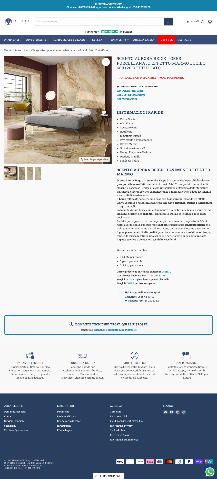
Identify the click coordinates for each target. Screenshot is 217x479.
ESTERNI (98, 39)
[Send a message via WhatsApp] (210, 472)
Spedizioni (10, 425)
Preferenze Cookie (120, 435)
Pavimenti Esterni (67, 416)
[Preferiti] (202, 21)
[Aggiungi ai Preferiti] (106, 62)
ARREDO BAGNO (143, 39)
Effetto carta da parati (69, 420)
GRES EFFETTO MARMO (131, 94)
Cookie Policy (117, 430)
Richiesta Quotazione (16, 430)
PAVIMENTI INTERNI (130, 90)
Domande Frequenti (15, 411)
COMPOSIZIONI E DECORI (69, 39)
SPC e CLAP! (119, 39)
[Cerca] (168, 21)
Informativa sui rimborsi (124, 439)
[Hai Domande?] (187, 366)
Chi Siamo (115, 411)
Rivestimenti (64, 425)
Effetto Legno (64, 430)
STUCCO (131, 279)
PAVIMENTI (12, 39)
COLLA (130, 283)
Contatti (8, 416)
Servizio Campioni (14, 420)
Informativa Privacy (121, 425)
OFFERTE (167, 39)
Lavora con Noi (118, 416)
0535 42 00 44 (87, 7)
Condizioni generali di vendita (126, 420)
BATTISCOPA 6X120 (154, 275)
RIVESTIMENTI (36, 39)
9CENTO (166, 271)
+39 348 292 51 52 (141, 7)
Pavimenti (63, 411)
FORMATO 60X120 (127, 99)
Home (7, 50)
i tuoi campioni (110, 476)
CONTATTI (185, 39)
